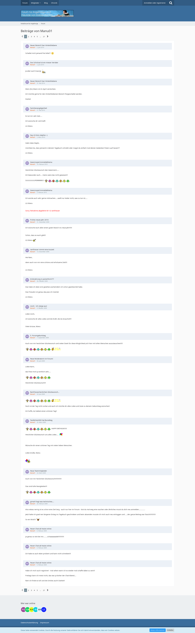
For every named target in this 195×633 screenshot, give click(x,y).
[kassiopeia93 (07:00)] (31, 609)
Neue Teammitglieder (38, 471)
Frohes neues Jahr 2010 (39, 220)
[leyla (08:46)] (43, 609)
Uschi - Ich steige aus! (38, 306)
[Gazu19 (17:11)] (27, 609)
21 (44, 36)
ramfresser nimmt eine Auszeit (42, 249)
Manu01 (32, 47)
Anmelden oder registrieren (155, 3)
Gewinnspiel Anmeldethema (41, 162)
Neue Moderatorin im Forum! (41, 359)
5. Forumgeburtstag (38, 335)
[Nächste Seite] (47, 36)
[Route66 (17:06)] (23, 609)
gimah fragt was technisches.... (42, 501)
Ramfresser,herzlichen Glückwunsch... (44, 392)
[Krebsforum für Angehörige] (97, 13)
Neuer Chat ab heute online (40, 529)
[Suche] (170, 3)
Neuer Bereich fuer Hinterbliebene (43, 45)
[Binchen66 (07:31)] (35, 609)
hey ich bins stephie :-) (39, 135)
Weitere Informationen (157, 630)
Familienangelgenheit (38, 108)
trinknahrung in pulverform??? (42, 279)
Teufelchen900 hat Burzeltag (41, 420)
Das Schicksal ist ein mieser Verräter (44, 62)
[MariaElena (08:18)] (39, 609)
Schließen (170, 630)
